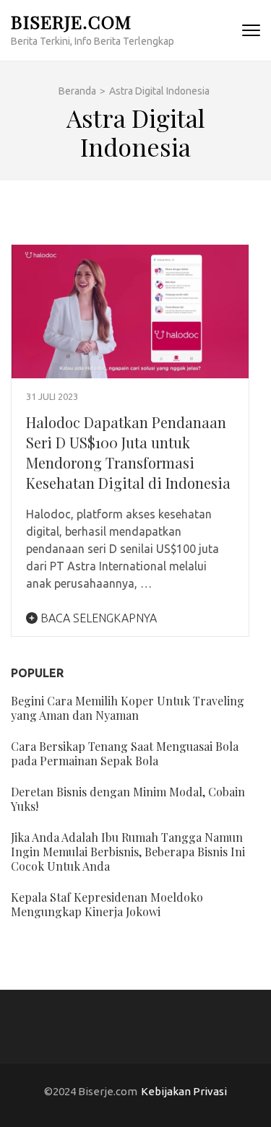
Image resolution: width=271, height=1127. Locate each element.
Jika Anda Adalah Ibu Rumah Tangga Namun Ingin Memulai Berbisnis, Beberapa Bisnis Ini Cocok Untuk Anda (128, 852)
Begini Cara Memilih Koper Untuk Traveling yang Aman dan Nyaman (127, 708)
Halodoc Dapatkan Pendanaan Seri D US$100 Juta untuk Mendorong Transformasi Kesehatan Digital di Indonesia (128, 452)
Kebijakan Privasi (184, 1091)
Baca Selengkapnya (97, 618)
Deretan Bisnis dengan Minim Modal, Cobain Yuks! (128, 799)
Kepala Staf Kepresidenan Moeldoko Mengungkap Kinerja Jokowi (107, 904)
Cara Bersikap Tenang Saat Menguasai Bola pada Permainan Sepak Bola (124, 753)
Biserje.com (71, 21)
